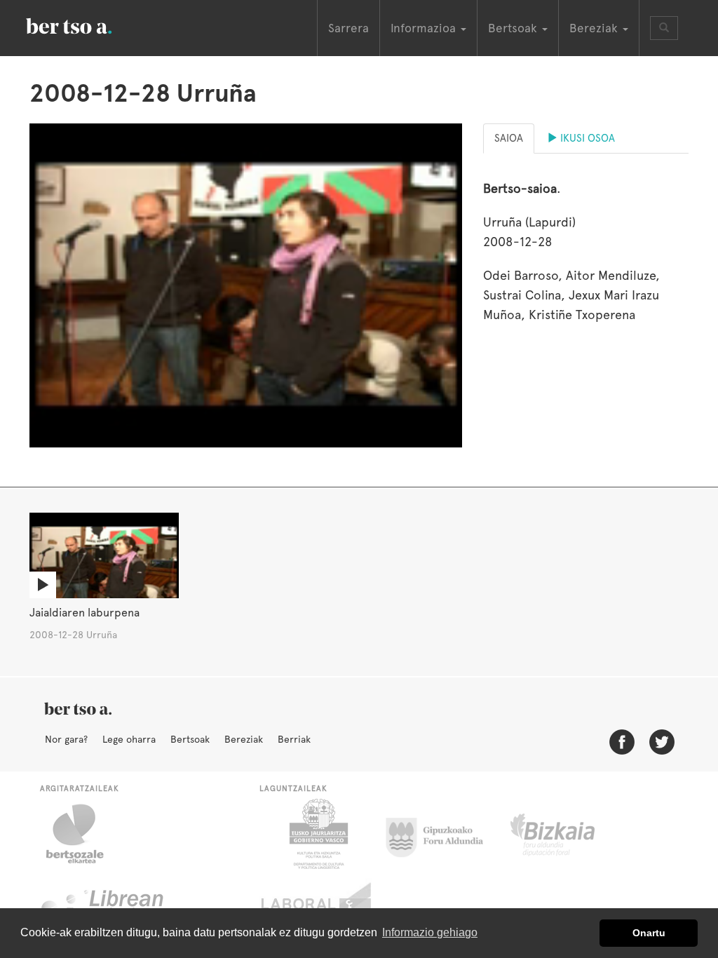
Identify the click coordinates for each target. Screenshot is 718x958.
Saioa (508, 138)
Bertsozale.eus (84, 834)
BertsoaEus (89, 24)
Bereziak (243, 739)
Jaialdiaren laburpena (84, 612)
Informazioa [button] (425, 28)
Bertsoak (190, 739)
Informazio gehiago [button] (429, 932)
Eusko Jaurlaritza (317, 834)
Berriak (294, 739)
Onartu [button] (648, 932)
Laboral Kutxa (317, 904)
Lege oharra (129, 739)
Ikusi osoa (586, 138)
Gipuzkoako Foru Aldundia (443, 834)
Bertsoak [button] (514, 28)
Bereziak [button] (595, 28)
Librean (103, 904)
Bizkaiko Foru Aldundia (568, 834)
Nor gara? (66, 739)
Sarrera (348, 28)
